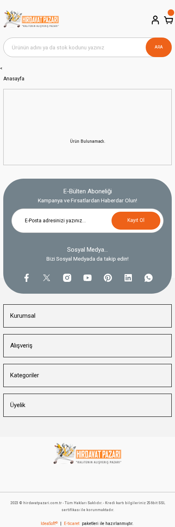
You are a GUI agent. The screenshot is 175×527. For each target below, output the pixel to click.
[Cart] (168, 20)
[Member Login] (155, 20)
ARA (159, 47)
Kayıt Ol (135, 220)
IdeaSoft (49, 523)
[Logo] (31, 20)
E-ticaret (71, 523)
